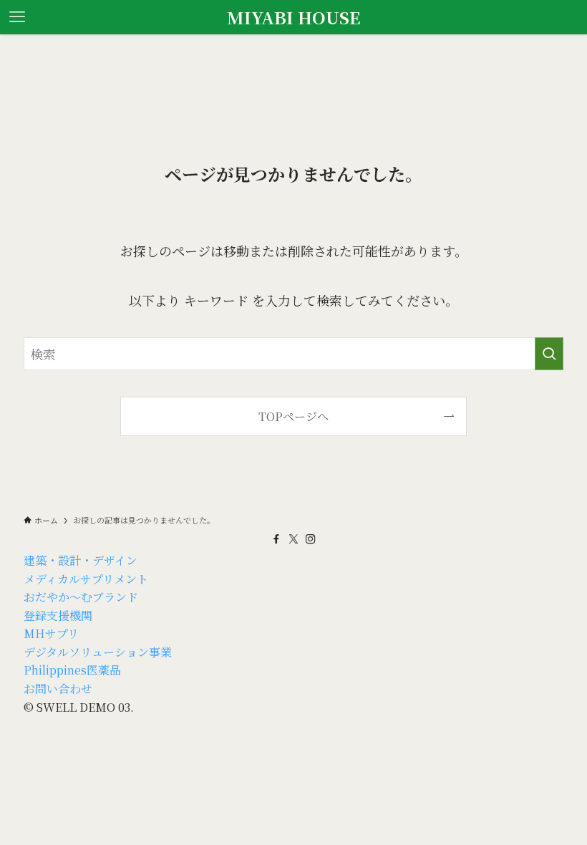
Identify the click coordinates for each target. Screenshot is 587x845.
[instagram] (310, 539)
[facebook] (276, 539)
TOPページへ (293, 416)
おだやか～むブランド (81, 597)
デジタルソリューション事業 (98, 652)
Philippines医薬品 (72, 670)
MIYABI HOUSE (294, 17)
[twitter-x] (293, 539)
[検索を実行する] (549, 353)
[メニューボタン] (17, 17)
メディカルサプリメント (86, 579)
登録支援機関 (58, 615)
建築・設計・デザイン (80, 560)
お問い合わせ (58, 688)
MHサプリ (51, 633)
